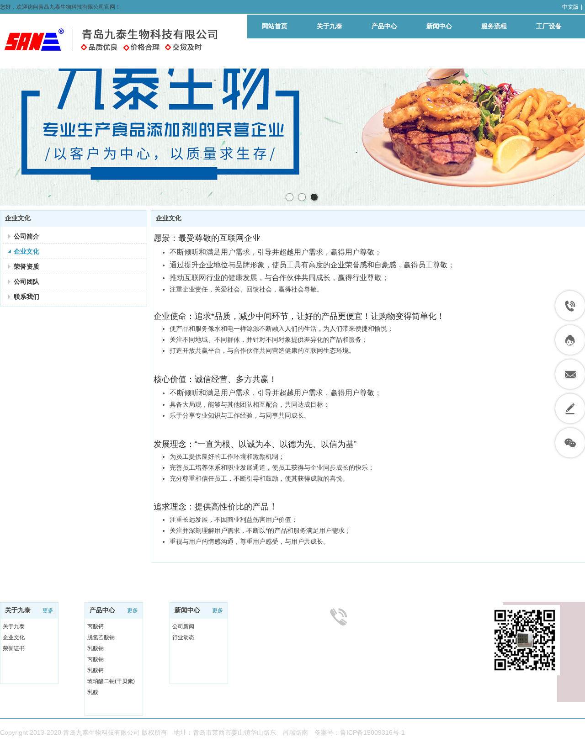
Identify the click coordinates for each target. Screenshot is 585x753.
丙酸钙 (95, 626)
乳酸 (92, 692)
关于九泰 (18, 610)
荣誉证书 (14, 648)
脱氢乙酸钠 (101, 637)
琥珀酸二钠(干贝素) (111, 681)
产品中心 (102, 610)
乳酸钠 (95, 648)
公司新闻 (183, 626)
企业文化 (14, 637)
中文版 (570, 7)
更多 (48, 610)
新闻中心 (187, 610)
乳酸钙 (95, 670)
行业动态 (183, 637)
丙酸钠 (95, 659)
